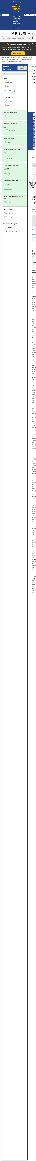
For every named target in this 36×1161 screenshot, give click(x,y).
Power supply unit (11, 213)
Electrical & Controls (24, 57)
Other (8, 86)
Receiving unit (10, 217)
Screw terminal (10, 142)
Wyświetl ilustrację (9, 91)
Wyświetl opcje (8, 158)
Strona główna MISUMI (8, 57)
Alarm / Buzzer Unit (11, 102)
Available (9, 202)
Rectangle (9, 82)
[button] (18, 53)
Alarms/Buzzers (13, 59)
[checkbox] (14, 82)
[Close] (32, 43)
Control (4, 59)
